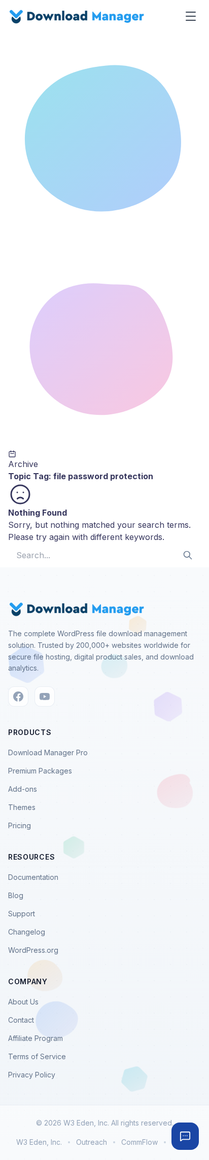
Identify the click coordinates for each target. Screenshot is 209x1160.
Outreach (91, 1142)
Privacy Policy (31, 1074)
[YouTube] (44, 696)
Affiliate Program (35, 1038)
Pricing (19, 825)
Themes (22, 807)
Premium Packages (40, 770)
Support (21, 913)
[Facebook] (18, 696)
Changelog (26, 931)
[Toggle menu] (191, 16)
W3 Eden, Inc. (39, 1142)
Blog (15, 895)
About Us (23, 1001)
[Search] (188, 555)
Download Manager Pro (48, 752)
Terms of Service (37, 1056)
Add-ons (22, 789)
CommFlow (139, 1142)
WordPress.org (33, 950)
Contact (21, 1020)
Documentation (33, 877)
